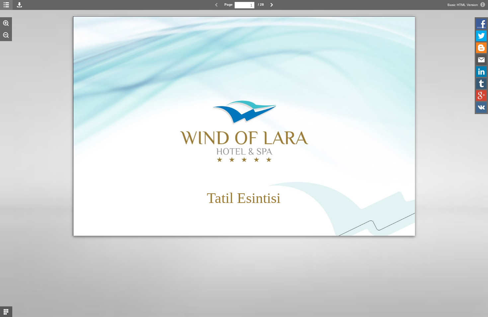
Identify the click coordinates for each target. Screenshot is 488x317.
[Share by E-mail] (481, 59)
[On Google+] (481, 95)
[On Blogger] (481, 47)
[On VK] (481, 107)
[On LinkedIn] (481, 71)
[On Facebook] (481, 24)
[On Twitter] (481, 36)
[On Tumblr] (481, 83)
